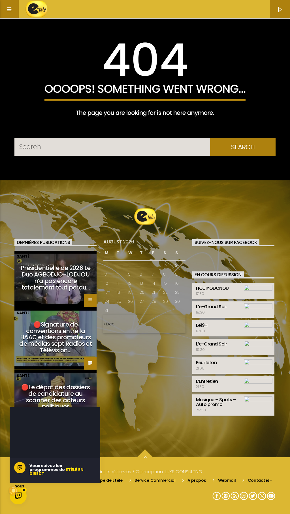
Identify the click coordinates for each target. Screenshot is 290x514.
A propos (196, 480)
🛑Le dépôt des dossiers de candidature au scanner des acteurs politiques (55, 397)
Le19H (202, 325)
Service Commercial (155, 480)
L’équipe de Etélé (106, 480)
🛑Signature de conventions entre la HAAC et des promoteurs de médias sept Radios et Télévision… (55, 337)
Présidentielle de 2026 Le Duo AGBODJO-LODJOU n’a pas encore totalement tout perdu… (55, 277)
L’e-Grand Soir (211, 306)
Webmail (227, 480)
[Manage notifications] (13, 490)
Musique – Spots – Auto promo (216, 402)
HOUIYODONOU (212, 288)
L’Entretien (207, 381)
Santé (23, 256)
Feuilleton (206, 362)
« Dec (108, 324)
